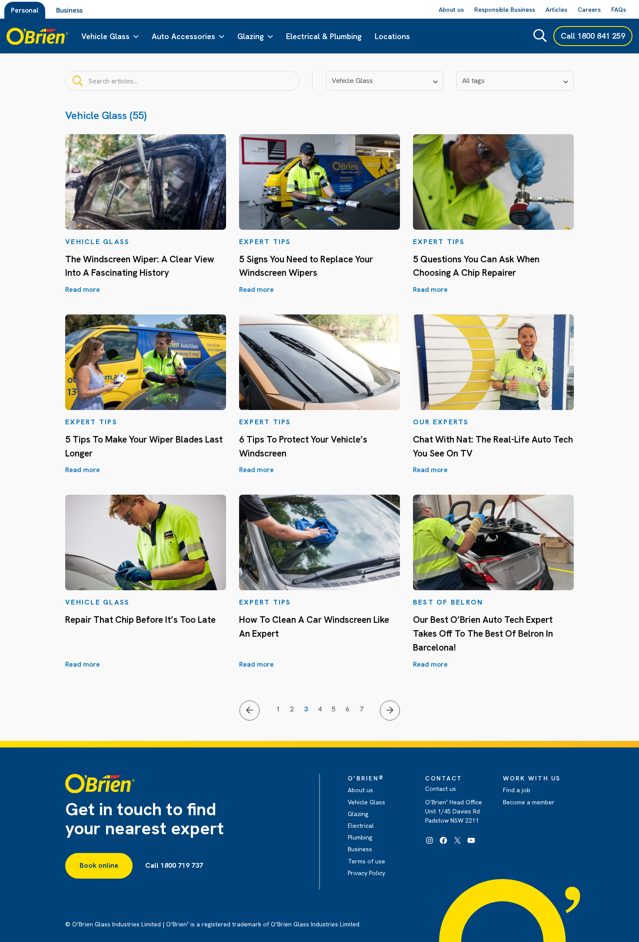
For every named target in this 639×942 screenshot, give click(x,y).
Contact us (440, 789)
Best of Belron (448, 602)
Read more (82, 289)
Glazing (250, 36)
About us (360, 790)
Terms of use (366, 861)
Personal (25, 10)
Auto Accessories (183, 36)
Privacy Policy (366, 873)
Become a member (529, 802)
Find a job (516, 790)
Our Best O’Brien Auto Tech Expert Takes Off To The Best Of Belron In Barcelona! (483, 633)
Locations (392, 36)
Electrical (361, 826)
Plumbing (360, 837)
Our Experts (441, 421)
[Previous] (250, 711)
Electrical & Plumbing (324, 36)
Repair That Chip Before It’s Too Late (140, 619)
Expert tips (265, 241)
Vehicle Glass (105, 36)
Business (69, 10)
